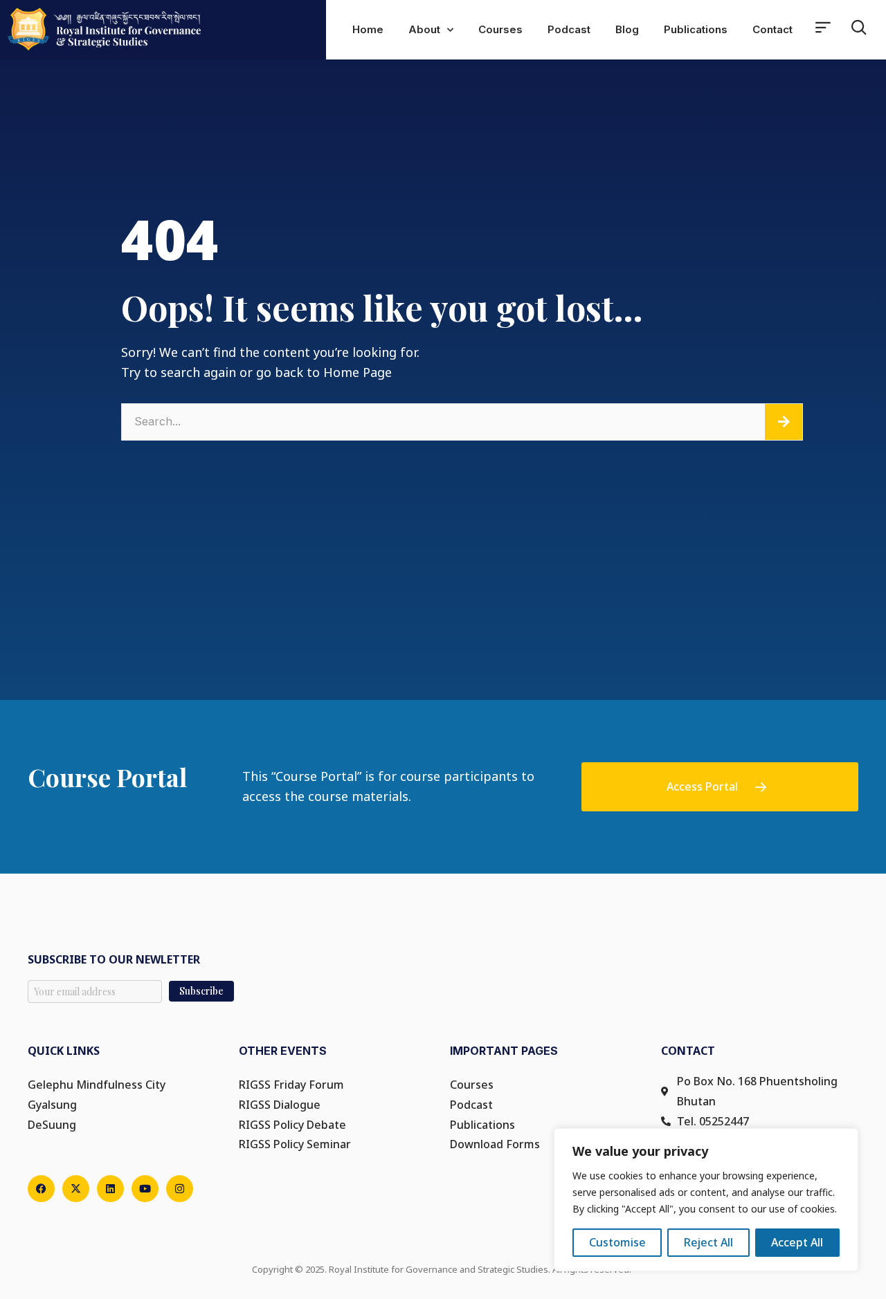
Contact (772, 29)
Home (367, 29)
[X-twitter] (75, 1188)
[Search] (783, 422)
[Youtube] (145, 1188)
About (424, 29)
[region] (706, 1199)
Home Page (357, 372)
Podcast (569, 29)
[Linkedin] (110, 1188)
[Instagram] (179, 1188)
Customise (617, 1242)
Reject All (708, 1242)
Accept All (797, 1242)
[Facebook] (41, 1188)
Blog (627, 29)
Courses (500, 29)
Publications (695, 29)
